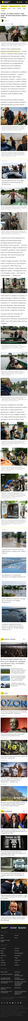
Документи (18, 987)
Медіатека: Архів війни (5, 941)
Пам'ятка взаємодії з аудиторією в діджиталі (21, 993)
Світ (2, 958)
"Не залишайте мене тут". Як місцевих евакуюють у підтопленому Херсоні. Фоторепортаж (13, 182)
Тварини (3, 10)
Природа (3, 962)
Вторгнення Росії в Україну (14, 6)
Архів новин (4, 972)
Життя (14, 8)
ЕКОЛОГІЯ (19, 8)
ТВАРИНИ (23, 6)
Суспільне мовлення (7, 974)
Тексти (16, 935)
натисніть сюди (19, 1015)
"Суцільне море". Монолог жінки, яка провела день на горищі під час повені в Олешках (14, 551)
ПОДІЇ (24, 8)
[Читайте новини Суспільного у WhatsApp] (21, 1003)
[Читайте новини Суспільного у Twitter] (7, 1003)
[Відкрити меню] (27, 2)
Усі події (3, 948)
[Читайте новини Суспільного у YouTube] (13, 1003)
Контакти (17, 972)
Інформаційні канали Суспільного (7, 982)
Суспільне (6, 20)
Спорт (16, 962)
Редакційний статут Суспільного (6, 992)
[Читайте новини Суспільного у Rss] (2, 1003)
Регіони (17, 950)
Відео (2, 937)
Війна (2, 935)
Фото (16, 937)
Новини (17, 965)
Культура (3, 965)
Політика (3, 955)
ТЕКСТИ (9, 8)
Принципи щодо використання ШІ (6, 978)
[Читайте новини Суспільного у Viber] (15, 1003)
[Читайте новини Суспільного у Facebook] (4, 1003)
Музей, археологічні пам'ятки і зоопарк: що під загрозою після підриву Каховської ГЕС (13, 600)
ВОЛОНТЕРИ (3, 8)
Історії (2, 960)
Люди (16, 958)
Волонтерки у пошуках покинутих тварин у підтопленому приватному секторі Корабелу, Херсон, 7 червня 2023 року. (13, 291)
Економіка (18, 955)
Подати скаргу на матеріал (6, 988)
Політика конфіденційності (20, 978)
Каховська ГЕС (4, 6)
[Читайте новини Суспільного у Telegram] (18, 1003)
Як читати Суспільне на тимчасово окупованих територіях (20, 983)
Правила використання (19, 975)
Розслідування (19, 953)
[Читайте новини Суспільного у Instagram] (10, 1003)
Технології (18, 960)
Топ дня (17, 948)
